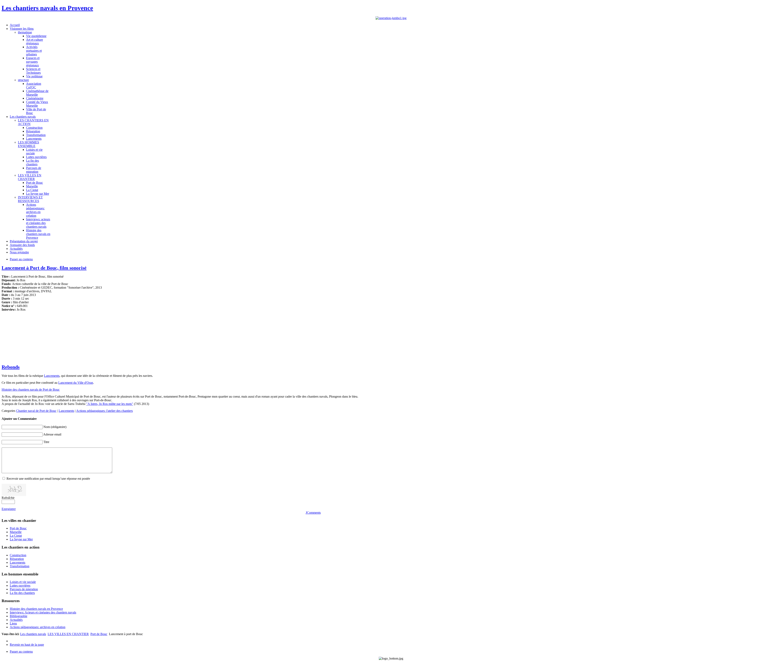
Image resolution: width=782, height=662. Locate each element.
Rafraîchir (8, 497)
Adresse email (52, 434)
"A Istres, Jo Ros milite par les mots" (109, 404)
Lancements (51, 375)
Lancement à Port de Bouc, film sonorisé (44, 268)
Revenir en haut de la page (27, 644)
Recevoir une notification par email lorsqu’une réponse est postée (48, 478)
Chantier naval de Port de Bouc (36, 410)
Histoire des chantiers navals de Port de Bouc (31, 389)
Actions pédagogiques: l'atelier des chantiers (104, 410)
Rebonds (11, 367)
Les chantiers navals (33, 634)
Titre (46, 442)
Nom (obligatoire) (54, 427)
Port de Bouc (98, 634)
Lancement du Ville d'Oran (75, 382)
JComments (313, 512)
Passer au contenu (21, 259)
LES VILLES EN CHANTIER (68, 634)
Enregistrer (9, 509)
